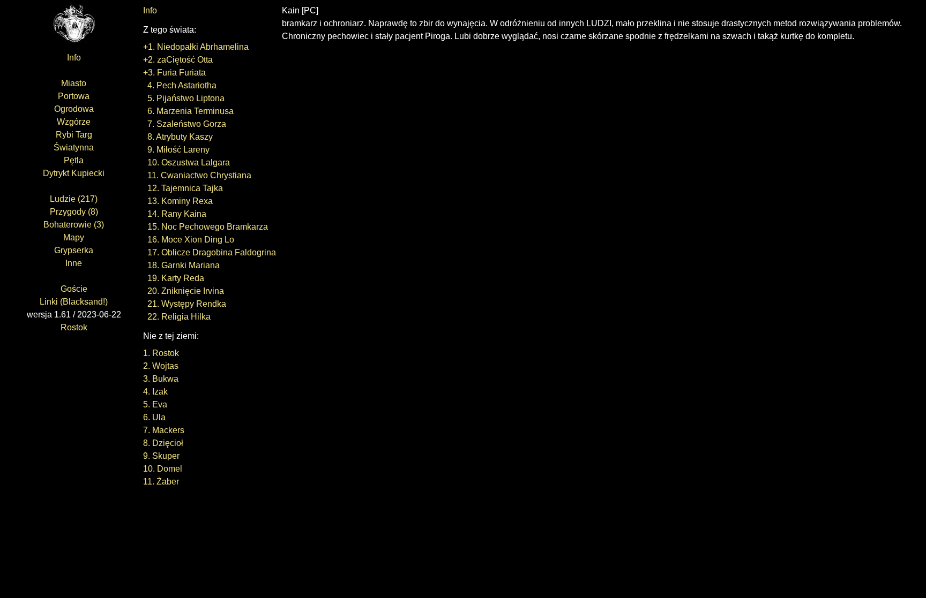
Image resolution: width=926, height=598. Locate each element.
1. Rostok (161, 353)
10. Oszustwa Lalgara (186, 162)
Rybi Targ (74, 134)
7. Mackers (163, 430)
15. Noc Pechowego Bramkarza (205, 226)
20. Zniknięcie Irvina (183, 291)
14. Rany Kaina (174, 213)
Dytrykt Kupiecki (73, 173)
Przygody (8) (74, 211)
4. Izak (155, 391)
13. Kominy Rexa (178, 201)
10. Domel (162, 468)
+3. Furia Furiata (174, 72)
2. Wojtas (160, 365)
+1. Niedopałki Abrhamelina (196, 46)
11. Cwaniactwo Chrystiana (197, 175)
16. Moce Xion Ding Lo (188, 239)
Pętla (74, 160)
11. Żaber (161, 481)
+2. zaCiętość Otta (178, 59)
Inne (73, 263)
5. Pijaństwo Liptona (184, 98)
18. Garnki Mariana (181, 265)
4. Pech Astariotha (179, 85)
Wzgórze (74, 121)
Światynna (74, 147)
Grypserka (73, 250)
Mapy (73, 237)
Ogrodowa (74, 108)
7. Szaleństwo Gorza (184, 123)
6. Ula (154, 417)
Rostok (74, 327)
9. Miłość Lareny (176, 149)
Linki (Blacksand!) (74, 301)
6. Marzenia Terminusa (188, 111)
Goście (74, 288)
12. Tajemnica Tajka (183, 188)
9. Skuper (161, 455)
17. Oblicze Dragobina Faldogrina (209, 252)
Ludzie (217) (74, 198)
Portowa (73, 96)
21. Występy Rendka (184, 303)
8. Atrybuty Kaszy (178, 136)
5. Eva (155, 404)
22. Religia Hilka (177, 316)
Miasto (73, 83)
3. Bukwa (160, 378)
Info (74, 57)
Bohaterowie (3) (73, 224)
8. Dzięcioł (163, 443)
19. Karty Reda (173, 278)
